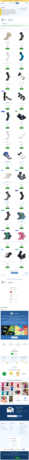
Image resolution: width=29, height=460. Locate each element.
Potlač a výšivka (12, 427)
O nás (10, 425)
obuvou (5, 9)
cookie (18, 454)
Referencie (11, 426)
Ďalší (27, 29)
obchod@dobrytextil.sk (15, 442)
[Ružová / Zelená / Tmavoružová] (20, 221)
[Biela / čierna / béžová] (23, 82)
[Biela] (7, 42)
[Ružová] (8, 201)
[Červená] (6, 161)
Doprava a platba (3, 427)
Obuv (2, 5)
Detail (7, 48)
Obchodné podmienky (3, 426)
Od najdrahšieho (10, 28)
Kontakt (1, 425)
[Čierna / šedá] (8, 102)
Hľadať (17, 3)
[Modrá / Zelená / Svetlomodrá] (22, 221)
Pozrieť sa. (24, 0)
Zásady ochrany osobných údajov (4, 429)
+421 (14, 440)
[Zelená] (7, 102)
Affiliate (11, 430)
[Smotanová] (8, 181)
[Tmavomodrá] (6, 201)
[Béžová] (8, 42)
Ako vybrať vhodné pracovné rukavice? (23, 425)
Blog (10, 429)
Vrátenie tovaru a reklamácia (4, 428)
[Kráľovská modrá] (9, 161)
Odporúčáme (2, 28)
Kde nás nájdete (15, 444)
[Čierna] (6, 42)
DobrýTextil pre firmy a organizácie (14, 428)
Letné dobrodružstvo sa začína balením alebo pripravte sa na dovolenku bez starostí (22, 431)
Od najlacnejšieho (6, 28)
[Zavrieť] (28, 0)
